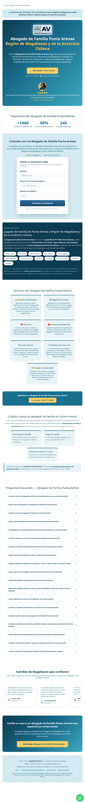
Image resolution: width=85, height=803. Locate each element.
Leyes (17, 770)
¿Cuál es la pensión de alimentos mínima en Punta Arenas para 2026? (42, 546)
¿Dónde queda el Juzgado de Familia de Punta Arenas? (42, 513)
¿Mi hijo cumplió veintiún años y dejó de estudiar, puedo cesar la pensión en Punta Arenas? (42, 625)
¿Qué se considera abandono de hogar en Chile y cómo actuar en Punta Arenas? (42, 563)
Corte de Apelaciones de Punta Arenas (33, 770)
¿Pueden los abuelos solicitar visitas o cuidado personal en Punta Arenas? (42, 643)
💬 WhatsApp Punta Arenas (42, 70)
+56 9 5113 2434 (35, 764)
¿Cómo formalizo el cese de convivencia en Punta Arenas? (42, 580)
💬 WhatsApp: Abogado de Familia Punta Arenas (42, 744)
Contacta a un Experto (42, 203)
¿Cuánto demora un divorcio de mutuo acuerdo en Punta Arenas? (42, 538)
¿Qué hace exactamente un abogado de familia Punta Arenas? (42, 504)
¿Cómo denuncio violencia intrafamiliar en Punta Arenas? (42, 599)
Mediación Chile (51, 770)
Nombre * (24, 171)
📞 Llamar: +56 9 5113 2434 (42, 400)
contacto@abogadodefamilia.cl (51, 764)
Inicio (5, 5)
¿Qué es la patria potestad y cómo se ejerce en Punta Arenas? (42, 555)
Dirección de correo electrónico (32, 181)
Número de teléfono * (28, 191)
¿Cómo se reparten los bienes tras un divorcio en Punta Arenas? (42, 607)
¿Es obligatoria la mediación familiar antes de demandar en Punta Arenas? (42, 529)
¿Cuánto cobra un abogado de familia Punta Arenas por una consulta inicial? (42, 496)
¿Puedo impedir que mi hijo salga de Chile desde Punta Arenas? (42, 615)
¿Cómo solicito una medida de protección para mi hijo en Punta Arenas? (42, 634)
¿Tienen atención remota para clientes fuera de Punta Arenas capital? (42, 651)
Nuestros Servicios (63, 770)
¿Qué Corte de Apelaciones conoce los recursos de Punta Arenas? (42, 521)
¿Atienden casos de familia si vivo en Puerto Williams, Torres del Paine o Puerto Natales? (42, 589)
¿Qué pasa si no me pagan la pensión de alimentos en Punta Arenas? (42, 572)
